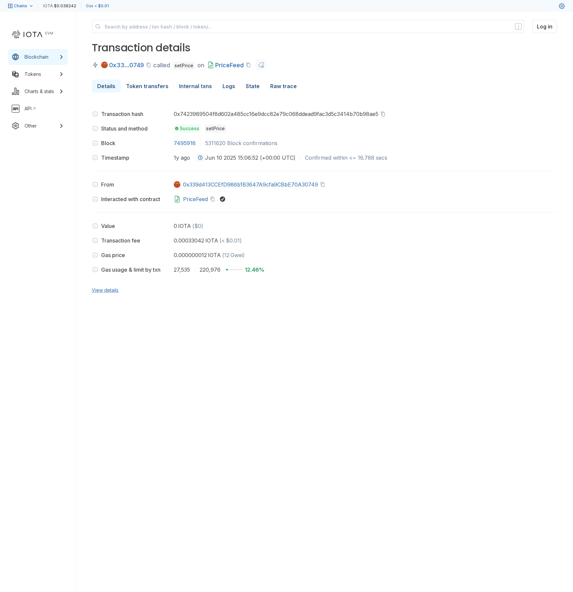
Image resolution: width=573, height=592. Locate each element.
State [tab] (253, 86)
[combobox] (200, 157)
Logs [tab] (229, 86)
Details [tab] (106, 86)
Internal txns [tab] (195, 86)
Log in (544, 26)
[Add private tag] (261, 65)
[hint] (95, 114)
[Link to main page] (32, 34)
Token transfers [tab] (147, 86)
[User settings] (561, 6)
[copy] (150, 65)
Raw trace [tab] (283, 86)
